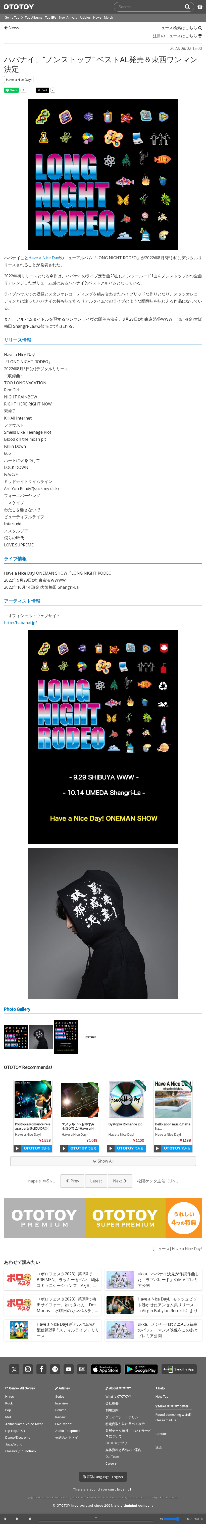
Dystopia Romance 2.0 (125, 1124)
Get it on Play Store (141, 1369)
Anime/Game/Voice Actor (24, 1424)
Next (117, 1181)
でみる (45, 1148)
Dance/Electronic (17, 1437)
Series (59, 1396)
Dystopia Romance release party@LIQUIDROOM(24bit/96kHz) (32, 1128)
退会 (159, 1447)
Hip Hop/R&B (15, 1431)
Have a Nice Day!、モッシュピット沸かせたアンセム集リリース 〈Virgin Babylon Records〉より (168, 1304)
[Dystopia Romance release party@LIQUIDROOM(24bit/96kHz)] (33, 1099)
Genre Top (12, 17)
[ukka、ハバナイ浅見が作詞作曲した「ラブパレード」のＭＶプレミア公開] (120, 1280)
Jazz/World (13, 1444)
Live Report (63, 1424)
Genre (13, 1388)
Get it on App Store (106, 1369)
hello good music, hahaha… (172, 1126)
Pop (8, 1410)
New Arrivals (68, 17)
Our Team (112, 1457)
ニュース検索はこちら (177, 27)
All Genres (27, 1388)
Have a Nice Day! (44, 258)
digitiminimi (127, 1505)
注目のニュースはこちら (175, 36)
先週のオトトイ (66, 1437)
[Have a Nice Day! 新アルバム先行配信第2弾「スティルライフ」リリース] (19, 1330)
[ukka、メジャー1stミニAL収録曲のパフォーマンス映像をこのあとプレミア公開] (120, 1330)
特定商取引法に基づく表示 (125, 1424)
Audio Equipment (67, 1431)
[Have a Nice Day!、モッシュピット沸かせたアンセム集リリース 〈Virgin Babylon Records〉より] (120, 1305)
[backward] (5, 1519)
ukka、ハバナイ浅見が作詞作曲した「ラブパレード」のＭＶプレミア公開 (168, 1279)
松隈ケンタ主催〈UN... (157, 1181)
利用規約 (112, 1410)
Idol (8, 1417)
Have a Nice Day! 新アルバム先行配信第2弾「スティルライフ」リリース (68, 1330)
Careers (111, 1463)
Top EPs (51, 17)
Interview (61, 1403)
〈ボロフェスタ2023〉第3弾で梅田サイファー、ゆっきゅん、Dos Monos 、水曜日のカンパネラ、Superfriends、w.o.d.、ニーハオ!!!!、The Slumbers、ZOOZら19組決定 (67, 1313)
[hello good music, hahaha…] (173, 1099)
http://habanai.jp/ (20, 622)
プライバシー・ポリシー (123, 1417)
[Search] (189, 6)
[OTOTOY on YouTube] (69, 1369)
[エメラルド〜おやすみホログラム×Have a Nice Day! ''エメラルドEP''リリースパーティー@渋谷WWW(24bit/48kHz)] (79, 1099)
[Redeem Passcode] (199, 7)
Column (60, 1410)
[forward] (30, 1519)
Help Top (162, 1396)
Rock (9, 1403)
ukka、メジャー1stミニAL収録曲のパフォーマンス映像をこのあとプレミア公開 (168, 1330)
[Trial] (17, 1148)
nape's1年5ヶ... (42, 1181)
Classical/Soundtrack (20, 1451)
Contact (161, 1434)
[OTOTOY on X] (14, 1369)
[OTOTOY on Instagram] (28, 1369)
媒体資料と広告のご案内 (123, 1450)
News (97, 17)
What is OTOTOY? (118, 1396)
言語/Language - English (104, 1476)
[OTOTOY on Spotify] (55, 1369)
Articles (85, 17)
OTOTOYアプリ (116, 1443)
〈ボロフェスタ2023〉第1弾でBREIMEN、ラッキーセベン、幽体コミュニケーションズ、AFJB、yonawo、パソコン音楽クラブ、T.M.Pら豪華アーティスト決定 (68, 1285)
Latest (96, 1181)
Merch (108, 17)
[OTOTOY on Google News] (82, 1369)
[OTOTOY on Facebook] (41, 1369)
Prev (75, 1181)
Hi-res (9, 1396)
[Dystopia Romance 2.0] (126, 1099)
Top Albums (33, 17)
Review (60, 1417)
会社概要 (112, 1403)
